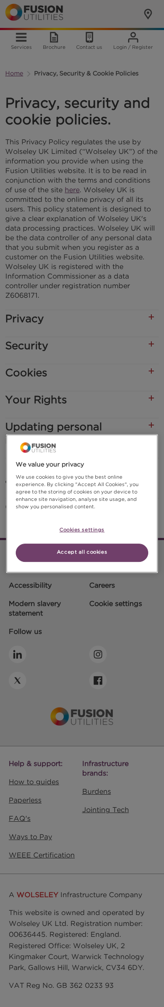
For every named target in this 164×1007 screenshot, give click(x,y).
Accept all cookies (82, 552)
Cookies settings (82, 530)
